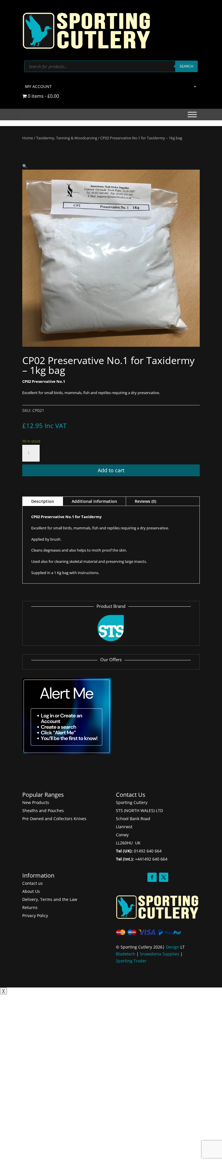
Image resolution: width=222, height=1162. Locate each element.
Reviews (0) (145, 501)
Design (172, 947)
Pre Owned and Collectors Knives (54, 818)
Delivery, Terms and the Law (49, 899)
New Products (35, 802)
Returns (30, 907)
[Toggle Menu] (192, 114)
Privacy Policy (35, 915)
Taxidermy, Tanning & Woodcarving (66, 137)
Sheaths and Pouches (43, 810)
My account (38, 86)
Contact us (32, 883)
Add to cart (111, 470)
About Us (31, 891)
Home (27, 137)
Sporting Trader (131, 961)
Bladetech (125, 954)
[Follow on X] (163, 877)
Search (186, 66)
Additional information (94, 501)
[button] (24, 166)
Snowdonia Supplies (159, 954)
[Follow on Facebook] (152, 877)
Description (42, 501)
